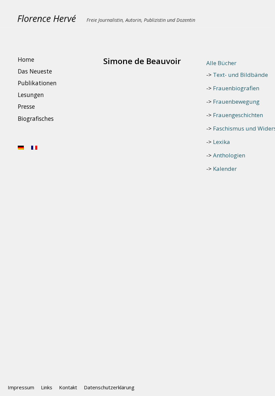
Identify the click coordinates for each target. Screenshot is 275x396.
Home (26, 59)
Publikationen (37, 83)
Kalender (225, 168)
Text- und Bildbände (240, 75)
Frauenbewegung (236, 101)
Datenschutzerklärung (109, 387)
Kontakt (68, 387)
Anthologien (229, 155)
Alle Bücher (221, 63)
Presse (26, 107)
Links (46, 387)
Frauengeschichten (238, 115)
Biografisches (36, 118)
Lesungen (31, 95)
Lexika (221, 142)
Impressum (21, 387)
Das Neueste (35, 71)
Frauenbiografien (236, 88)
